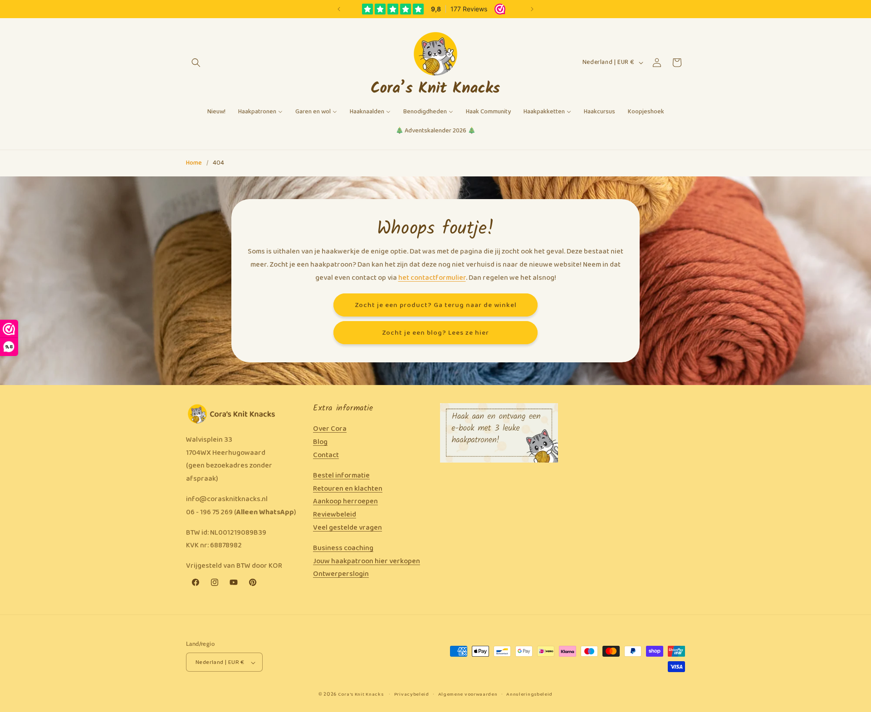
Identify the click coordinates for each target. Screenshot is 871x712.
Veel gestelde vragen (347, 527)
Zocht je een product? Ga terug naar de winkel (436, 305)
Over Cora (330, 429)
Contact (326, 455)
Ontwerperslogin (341, 574)
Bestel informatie (341, 475)
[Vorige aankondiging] (339, 9)
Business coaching (343, 548)
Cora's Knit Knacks (361, 694)
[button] (196, 63)
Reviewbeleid (334, 514)
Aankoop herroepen (345, 501)
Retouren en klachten (347, 488)
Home (194, 163)
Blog (320, 442)
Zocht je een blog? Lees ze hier (435, 332)
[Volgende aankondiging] (532, 9)
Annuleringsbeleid (529, 694)
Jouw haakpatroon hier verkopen (366, 561)
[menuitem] (216, 112)
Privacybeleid (411, 694)
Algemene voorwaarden (468, 694)
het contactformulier (432, 277)
